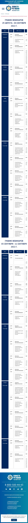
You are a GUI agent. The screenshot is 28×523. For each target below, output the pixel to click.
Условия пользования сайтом (14, 497)
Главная (2, 13)
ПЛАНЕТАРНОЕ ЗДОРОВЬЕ (12, 503)
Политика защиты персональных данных (14, 494)
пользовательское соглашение (18, 517)
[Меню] (3, 8)
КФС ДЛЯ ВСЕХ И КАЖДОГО (12, 502)
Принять (14, 520)
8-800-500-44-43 (14, 484)
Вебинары (7, 13)
